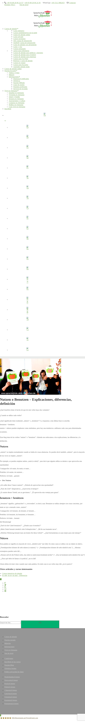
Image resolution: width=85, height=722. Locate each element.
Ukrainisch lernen (10, 697)
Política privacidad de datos (14, 672)
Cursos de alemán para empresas (24, 57)
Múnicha (7, 643)
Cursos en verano (19, 63)
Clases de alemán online (21, 35)
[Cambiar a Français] (27, 148)
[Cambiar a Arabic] (27, 340)
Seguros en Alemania (16, 99)
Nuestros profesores (20, 87)
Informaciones (14, 77)
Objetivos (16, 81)
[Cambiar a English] (27, 128)
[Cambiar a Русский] (27, 168)
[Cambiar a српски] (27, 188)
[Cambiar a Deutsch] (27, 138)
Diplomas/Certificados (21, 79)
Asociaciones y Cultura (17, 101)
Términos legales (10, 668)
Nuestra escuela (9, 640)
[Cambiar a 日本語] (27, 300)
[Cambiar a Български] (27, 249)
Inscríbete (7, 109)
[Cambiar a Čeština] (27, 209)
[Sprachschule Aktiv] (0, 715)
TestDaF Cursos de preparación (24, 43)
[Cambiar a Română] (27, 269)
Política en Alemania (16, 105)
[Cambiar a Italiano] (27, 158)
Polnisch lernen (9, 687)
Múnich (11, 75)
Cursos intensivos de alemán (12, 573)
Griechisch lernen (10, 694)
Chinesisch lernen (10, 690)
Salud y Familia (14, 97)
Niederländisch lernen (12, 677)
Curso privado (18, 37)
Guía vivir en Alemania (17, 107)
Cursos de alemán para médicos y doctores (28, 53)
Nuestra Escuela (10, 71)
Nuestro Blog (9, 665)
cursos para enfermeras (21, 51)
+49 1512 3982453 (58, 3)
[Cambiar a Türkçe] (27, 198)
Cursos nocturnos (19, 39)
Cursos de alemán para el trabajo (24, 55)
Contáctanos (8, 658)
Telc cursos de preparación (22, 41)
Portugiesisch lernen (11, 704)
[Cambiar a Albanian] (27, 320)
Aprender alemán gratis (21, 67)
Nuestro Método (19, 83)
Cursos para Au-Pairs (20, 59)
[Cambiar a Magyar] (27, 239)
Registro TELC (9, 5)
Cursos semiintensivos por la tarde (25, 33)
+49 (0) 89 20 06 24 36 (32, 3)
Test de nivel (23, 5)
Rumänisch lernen (10, 700)
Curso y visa (17, 47)
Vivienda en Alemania (16, 95)
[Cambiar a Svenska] (27, 219)
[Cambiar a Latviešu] (27, 350)
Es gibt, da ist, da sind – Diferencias (14, 575)
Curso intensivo (18, 31)
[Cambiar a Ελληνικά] (27, 229)
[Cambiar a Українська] (27, 178)
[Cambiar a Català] (27, 330)
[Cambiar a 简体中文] (27, 310)
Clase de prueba (18, 85)
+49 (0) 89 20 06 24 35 (15, 3)
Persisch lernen (9, 684)
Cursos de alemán (10, 29)
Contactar (72, 3)
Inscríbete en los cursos (12, 662)
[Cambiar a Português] (27, 259)
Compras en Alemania (16, 103)
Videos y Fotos (14, 73)
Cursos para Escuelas (20, 65)
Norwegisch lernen (11, 680)
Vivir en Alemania (10, 91)
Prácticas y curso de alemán (23, 61)
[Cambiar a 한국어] (27, 279)
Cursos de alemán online (13, 69)
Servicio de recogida (20, 89)
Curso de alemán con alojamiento (25, 45)
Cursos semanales (19, 49)
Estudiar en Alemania (16, 93)
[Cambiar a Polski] (27, 289)
